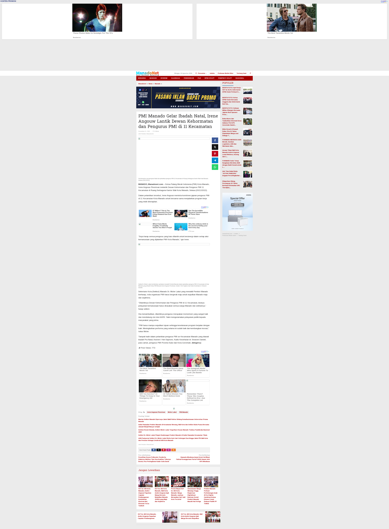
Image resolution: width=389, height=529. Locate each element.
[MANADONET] (147, 73)
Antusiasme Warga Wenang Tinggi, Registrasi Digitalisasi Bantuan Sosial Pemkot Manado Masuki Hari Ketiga (194, 495)
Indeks (236, 233)
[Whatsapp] (215, 167)
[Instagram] (168, 450)
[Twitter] (158, 450)
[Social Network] (250, 73)
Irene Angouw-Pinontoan (156, 412)
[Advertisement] (194, 55)
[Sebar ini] (215, 140)
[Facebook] (153, 450)
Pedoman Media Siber (229, 235)
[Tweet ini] (215, 147)
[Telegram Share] (215, 160)
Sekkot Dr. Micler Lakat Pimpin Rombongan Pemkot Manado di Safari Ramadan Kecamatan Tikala (172, 435)
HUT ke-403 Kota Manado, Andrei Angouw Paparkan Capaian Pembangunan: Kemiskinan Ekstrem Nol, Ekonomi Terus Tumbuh (144, 497)
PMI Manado (183, 412)
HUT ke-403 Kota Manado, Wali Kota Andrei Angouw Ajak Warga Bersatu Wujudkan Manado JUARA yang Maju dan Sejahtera (162, 495)
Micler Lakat (172, 412)
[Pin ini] (215, 154)
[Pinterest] (163, 450)
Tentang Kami (242, 235)
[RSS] (173, 450)
